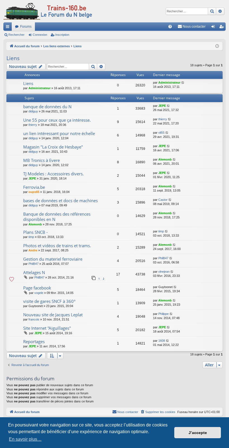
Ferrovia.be (34, 187)
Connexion (40, 34)
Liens (13, 58)
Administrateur (39, 88)
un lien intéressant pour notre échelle (59, 133)
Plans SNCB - (35, 232)
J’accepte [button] (198, 432)
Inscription (62, 34)
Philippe (163, 313)
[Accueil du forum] (47, 11)
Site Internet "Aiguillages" (47, 328)
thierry (32, 124)
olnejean (164, 271)
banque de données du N (47, 106)
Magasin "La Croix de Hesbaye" (53, 147)
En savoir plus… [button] (25, 439)
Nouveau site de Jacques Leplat (53, 314)
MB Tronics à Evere (41, 160)
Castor (163, 199)
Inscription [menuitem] (223, 28)
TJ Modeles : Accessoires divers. (53, 173)
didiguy (33, 111)
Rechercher (16, 34)
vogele (38, 292)
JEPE (162, 105)
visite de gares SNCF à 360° (49, 301)
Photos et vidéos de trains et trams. (57, 245)
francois (33, 319)
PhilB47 (33, 263)
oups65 (33, 192)
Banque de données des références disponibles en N (56, 216)
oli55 (161, 132)
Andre (32, 250)
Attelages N (34, 272)
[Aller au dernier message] (183, 83)
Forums (26, 27)
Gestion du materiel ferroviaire (52, 259)
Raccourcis (9, 28)
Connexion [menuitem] (214, 28)
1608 (161, 340)
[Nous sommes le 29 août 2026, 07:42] (217, 46)
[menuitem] (170, 26)
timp (31, 237)
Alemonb (165, 159)
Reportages (34, 341)
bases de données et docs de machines (60, 200)
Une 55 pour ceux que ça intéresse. (57, 120)
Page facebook (37, 288)
